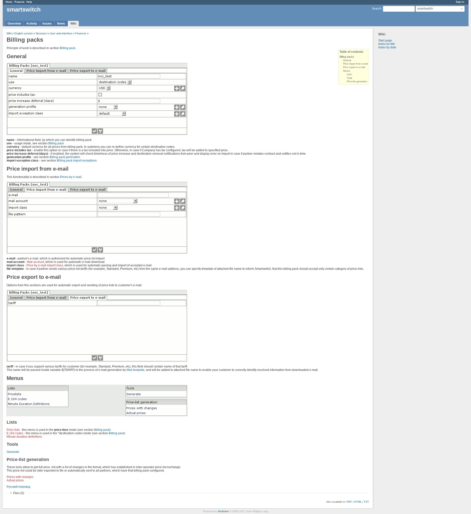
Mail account (35, 262)
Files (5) (18, 493)
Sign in (460, 1)
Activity (31, 23)
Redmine (223, 511)
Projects (19, 1)
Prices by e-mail (70, 177)
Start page (385, 40)
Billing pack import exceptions (77, 160)
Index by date (387, 47)
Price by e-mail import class (44, 265)
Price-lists (13, 430)
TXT (366, 501)
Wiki (73, 23)
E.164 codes (15, 433)
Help (29, 1)
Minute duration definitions (24, 436)
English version (23, 33)
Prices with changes (20, 477)
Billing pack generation (65, 157)
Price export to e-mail (354, 67)
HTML (358, 501)
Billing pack (67, 48)
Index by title (386, 44)
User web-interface (61, 33)
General (347, 60)
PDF (349, 501)
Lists (349, 74)
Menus (346, 71)
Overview (14, 23)
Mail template (135, 370)
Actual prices (15, 480)
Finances (80, 33)
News (61, 23)
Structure (41, 33)
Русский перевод (18, 486)
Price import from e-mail (355, 64)
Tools (349, 78)
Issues (47, 23)
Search (376, 8)
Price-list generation (357, 81)
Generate (13, 452)
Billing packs (347, 56)
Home (9, 1)
